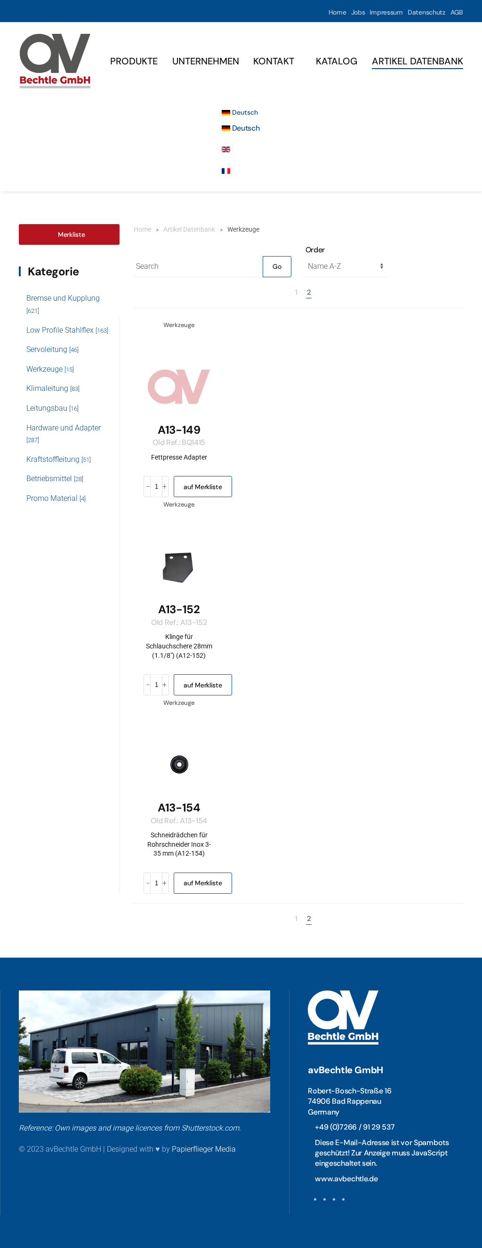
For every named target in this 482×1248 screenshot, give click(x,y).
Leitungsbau (52, 408)
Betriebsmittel (54, 478)
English (244, 150)
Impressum (386, 12)
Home (337, 12)
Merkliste (71, 234)
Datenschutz (427, 12)
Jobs (358, 12)
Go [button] (277, 266)
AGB (456, 12)
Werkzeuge (50, 369)
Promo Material (56, 498)
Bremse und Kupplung (63, 304)
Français (246, 171)
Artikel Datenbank (417, 61)
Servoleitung (52, 349)
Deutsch (244, 112)
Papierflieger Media (204, 1149)
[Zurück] (286, 292)
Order (315, 250)
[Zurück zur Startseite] (55, 61)
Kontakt (273, 61)
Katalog (336, 61)
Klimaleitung (53, 388)
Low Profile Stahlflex (67, 330)
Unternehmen (205, 61)
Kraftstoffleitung (58, 459)
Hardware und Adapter (63, 433)
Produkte (134, 61)
